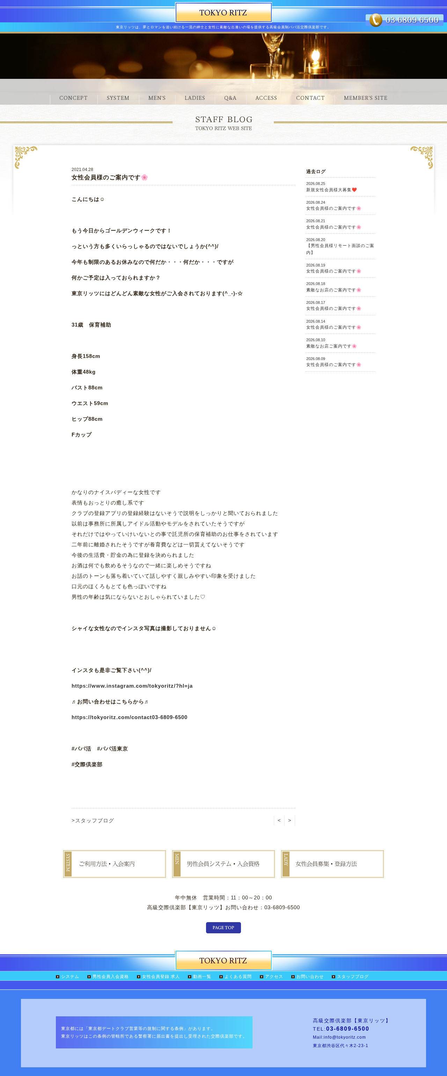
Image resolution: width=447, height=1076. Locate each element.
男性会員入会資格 (111, 976)
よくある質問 (238, 976)
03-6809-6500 (170, 717)
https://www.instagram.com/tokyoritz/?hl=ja (132, 686)
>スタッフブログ (93, 820)
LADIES (195, 98)
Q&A (230, 98)
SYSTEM (118, 98)
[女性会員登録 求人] (332, 873)
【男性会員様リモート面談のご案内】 (340, 246)
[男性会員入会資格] (223, 873)
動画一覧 (202, 976)
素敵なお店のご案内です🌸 (334, 287)
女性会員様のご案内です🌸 (334, 205)
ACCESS (266, 98)
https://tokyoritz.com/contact (112, 717)
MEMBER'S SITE (366, 98)
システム (70, 976)
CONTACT (310, 98)
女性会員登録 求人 (161, 976)
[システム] (114, 873)
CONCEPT (73, 98)
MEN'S (157, 98)
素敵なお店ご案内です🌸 (331, 343)
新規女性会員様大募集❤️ (331, 186)
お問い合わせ (310, 976)
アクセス (274, 976)
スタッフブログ (353, 976)
